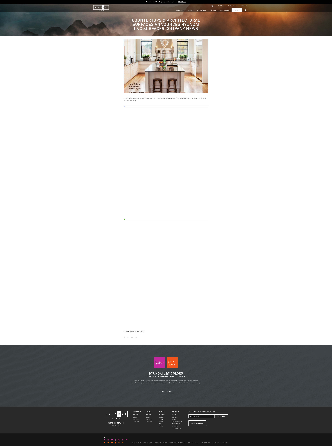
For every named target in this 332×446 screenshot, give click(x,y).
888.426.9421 (115, 425)
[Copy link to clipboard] (136, 337)
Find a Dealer (197, 423)
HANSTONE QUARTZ (138, 331)
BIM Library (182, 2)
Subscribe (221, 416)
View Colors (166, 391)
